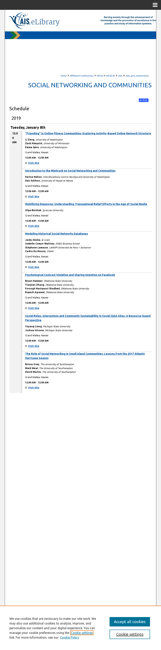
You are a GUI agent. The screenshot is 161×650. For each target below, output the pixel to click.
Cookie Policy (69, 637)
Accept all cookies (130, 621)
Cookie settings (82, 633)
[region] (80, 628)
